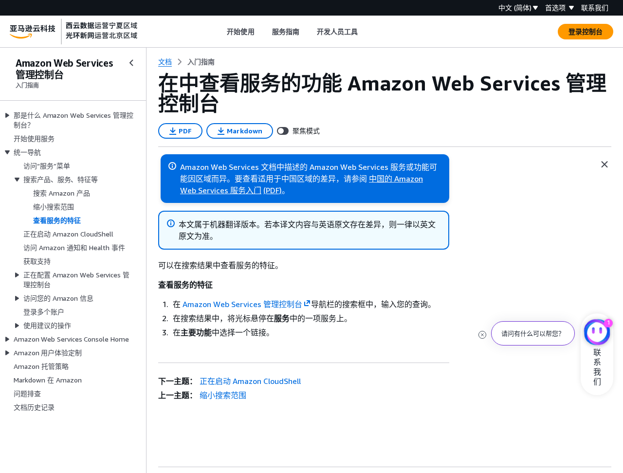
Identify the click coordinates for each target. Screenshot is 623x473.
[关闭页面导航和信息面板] (604, 164)
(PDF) (272, 190)
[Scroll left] (220, 31)
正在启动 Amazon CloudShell (250, 381)
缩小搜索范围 (223, 395)
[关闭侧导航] (131, 63)
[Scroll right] (365, 31)
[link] (201, 62)
